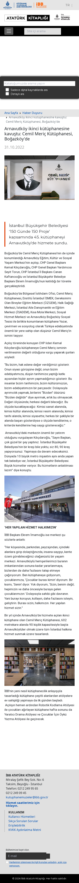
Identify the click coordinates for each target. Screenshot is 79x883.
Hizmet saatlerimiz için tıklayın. (23, 804)
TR (67, 5)
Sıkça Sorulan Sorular (23, 821)
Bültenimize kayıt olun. (17, 849)
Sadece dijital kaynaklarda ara (28, 90)
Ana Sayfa (11, 113)
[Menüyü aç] (8, 31)
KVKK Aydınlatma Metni (24, 830)
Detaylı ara (16, 94)
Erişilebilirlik (16, 825)
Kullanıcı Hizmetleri (21, 817)
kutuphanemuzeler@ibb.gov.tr (27, 797)
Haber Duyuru (32, 113)
